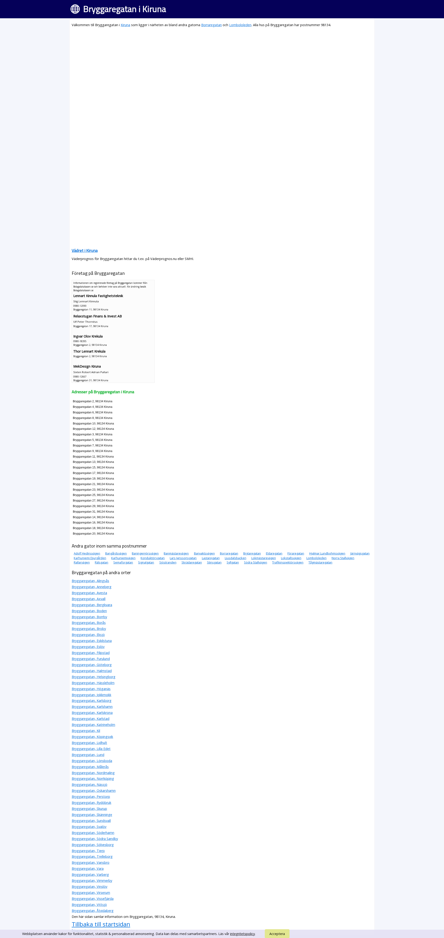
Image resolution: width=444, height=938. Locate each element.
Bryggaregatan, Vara (88, 868)
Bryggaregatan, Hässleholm (93, 683)
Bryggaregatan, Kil (86, 730)
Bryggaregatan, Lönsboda (92, 760)
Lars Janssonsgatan (183, 558)
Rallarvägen (82, 562)
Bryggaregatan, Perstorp (91, 796)
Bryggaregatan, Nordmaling (93, 773)
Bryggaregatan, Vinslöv (89, 886)
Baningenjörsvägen (145, 553)
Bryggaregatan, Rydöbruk (91, 802)
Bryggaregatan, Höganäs (91, 689)
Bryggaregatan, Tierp (88, 850)
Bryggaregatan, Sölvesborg (93, 844)
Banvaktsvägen (204, 553)
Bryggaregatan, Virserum (91, 892)
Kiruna (125, 25)
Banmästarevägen (176, 553)
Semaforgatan (123, 562)
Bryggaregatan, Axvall (88, 599)
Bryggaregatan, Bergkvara (92, 605)
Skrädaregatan (192, 562)
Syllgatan (233, 562)
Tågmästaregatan (320, 562)
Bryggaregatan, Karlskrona (92, 712)
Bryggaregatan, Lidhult (89, 742)
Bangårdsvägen (116, 553)
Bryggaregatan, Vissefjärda (93, 898)
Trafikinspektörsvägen (287, 562)
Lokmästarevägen (263, 558)
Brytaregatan (252, 553)
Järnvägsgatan (360, 553)
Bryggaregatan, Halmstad (92, 671)
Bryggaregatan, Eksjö (88, 634)
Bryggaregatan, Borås (89, 622)
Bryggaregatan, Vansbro (90, 862)
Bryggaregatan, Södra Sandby (95, 838)
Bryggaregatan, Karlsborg (91, 700)
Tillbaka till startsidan (101, 924)
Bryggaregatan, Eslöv (88, 646)
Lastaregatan (211, 558)
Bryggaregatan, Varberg (90, 874)
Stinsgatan (214, 562)
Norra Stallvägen (343, 558)
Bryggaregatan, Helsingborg (93, 677)
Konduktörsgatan (153, 558)
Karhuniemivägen (123, 558)
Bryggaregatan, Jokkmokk (91, 695)
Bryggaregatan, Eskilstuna (92, 640)
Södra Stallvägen (255, 562)
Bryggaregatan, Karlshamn (92, 706)
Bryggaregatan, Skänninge (92, 814)
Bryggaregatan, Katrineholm (93, 724)
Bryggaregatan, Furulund (91, 658)
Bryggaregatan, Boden (89, 611)
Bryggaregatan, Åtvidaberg (93, 910)
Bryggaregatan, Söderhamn (93, 832)
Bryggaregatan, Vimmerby (92, 880)
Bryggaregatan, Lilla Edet (91, 748)
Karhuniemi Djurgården (90, 558)
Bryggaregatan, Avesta (89, 593)
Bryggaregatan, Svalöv (89, 826)
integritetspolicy (242, 934)
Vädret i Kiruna (85, 250)
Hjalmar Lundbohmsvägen (327, 553)
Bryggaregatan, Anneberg (91, 587)
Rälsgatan (101, 562)
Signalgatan (146, 562)
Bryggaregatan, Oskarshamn (94, 790)
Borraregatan (211, 25)
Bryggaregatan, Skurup (89, 808)
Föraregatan (295, 553)
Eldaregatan (274, 553)
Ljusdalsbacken (235, 558)
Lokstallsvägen (291, 558)
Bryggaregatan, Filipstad (91, 652)
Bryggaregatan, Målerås (90, 767)
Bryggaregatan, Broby (89, 628)
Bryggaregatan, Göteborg (92, 664)
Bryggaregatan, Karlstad (90, 718)
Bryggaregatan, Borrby (89, 617)
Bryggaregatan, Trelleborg (92, 856)
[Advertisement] (210, 63)
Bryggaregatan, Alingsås (90, 581)
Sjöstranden (167, 562)
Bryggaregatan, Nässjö (89, 784)
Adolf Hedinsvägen (87, 553)
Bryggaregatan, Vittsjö (89, 904)
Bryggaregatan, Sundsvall (91, 820)
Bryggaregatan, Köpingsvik (92, 736)
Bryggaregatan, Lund (88, 754)
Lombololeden (240, 25)
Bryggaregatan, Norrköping (93, 778)
